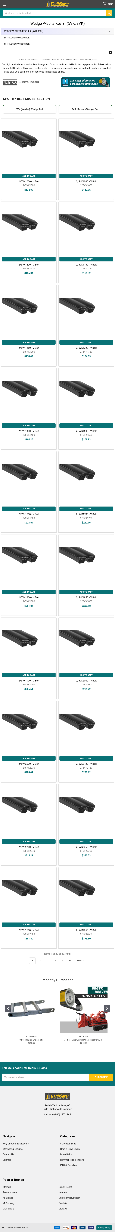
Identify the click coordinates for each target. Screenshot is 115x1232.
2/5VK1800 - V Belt (29, 597)
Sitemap (7, 1159)
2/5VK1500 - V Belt (86, 431)
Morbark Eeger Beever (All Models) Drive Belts (83, 1040)
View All (63, 1208)
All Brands (8, 1197)
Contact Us (8, 1154)
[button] (110, 52)
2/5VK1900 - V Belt (29, 680)
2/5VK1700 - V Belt (86, 514)
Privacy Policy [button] (104, 1227)
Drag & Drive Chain (70, 1149)
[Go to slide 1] (8, 1008)
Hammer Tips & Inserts (72, 1159)
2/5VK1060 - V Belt (86, 181)
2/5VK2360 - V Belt (86, 847)
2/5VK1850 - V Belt (86, 597)
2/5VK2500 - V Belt (29, 930)
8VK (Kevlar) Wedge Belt (16, 43)
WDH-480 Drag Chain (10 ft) (31, 1040)
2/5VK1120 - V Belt (29, 264)
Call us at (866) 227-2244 (57, 1114)
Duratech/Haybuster (69, 1197)
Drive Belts (66, 1154)
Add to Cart (28, 176)
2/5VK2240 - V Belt (29, 847)
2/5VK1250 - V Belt (29, 347)
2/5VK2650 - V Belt (86, 930)
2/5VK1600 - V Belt (29, 514)
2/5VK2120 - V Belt (86, 763)
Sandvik (63, 1203)
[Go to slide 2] (107, 1008)
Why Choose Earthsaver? (16, 1143)
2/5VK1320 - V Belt (86, 347)
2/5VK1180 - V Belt (86, 264)
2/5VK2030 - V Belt (29, 763)
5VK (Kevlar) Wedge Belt (16, 37)
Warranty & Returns (13, 1149)
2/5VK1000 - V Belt (29, 181)
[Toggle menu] (4, 4)
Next (79, 960)
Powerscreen (10, 1192)
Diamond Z (8, 1208)
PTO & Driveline (68, 1165)
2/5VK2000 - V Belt (86, 680)
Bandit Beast (65, 1187)
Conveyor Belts (68, 1143)
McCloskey (9, 1203)
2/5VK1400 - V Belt (29, 431)
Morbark (7, 1187)
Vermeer (63, 1192)
